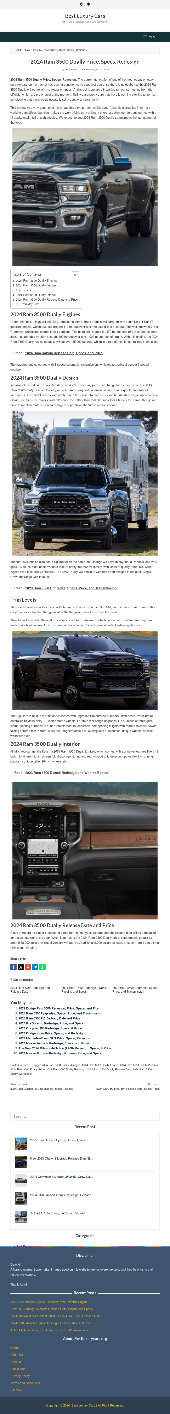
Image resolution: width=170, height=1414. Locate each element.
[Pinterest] (82, 4)
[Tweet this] (21, 967)
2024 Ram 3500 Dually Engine (100, 1065)
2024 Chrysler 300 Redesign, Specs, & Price (50, 1028)
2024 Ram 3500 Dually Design (36, 285)
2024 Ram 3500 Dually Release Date (109, 1069)
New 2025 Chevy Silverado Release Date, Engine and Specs (51, 1309)
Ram (25, 1065)
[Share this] (13, 967)
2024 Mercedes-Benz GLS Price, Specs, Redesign (54, 1038)
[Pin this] (28, 967)
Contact (15, 1361)
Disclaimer (17, 1368)
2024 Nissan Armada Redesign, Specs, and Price (54, 1043)
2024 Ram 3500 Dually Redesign (65, 1069)
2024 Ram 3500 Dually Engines (36, 280)
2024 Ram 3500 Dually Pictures (139, 1065)
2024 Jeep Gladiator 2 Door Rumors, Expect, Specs (41, 1086)
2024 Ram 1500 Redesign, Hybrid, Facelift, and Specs (84, 989)
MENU (153, 36)
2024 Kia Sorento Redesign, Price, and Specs (51, 1023)
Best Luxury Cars (85, 15)
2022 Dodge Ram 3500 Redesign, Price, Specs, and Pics (59, 1008)
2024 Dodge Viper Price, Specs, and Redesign (52, 1033)
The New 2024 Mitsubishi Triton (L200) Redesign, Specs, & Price (65, 1048)
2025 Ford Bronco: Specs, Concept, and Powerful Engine (48, 1301)
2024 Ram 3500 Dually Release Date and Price (47, 299)
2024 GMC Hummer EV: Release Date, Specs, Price (128, 1086)
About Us (16, 1354)
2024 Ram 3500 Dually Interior (36, 295)
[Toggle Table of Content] (73, 274)
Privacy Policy (20, 1375)
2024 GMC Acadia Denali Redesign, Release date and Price (51, 1323)
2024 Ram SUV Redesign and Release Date (30, 989)
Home (14, 1347)
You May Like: (30, 304)
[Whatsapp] (42, 967)
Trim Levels (23, 290)
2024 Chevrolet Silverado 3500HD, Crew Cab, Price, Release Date (55, 1316)
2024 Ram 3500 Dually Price (27, 1069)
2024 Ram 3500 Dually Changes (61, 1065)
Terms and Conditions (25, 1383)
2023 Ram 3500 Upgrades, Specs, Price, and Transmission (135, 989)
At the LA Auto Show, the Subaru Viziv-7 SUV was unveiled (50, 1330)
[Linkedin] (88, 4)
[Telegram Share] (35, 967)
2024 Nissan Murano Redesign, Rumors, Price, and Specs (60, 1053)
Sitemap (16, 1390)
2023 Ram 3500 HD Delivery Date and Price (49, 1018)
